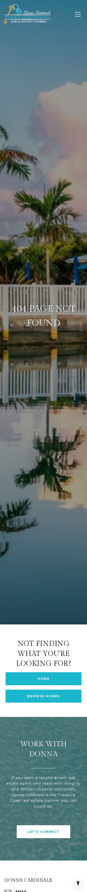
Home (43, 679)
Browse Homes (43, 696)
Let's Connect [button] (43, 832)
